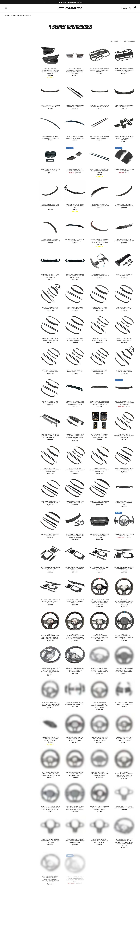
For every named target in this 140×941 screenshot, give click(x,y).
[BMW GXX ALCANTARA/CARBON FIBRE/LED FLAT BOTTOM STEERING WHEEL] (99, 620)
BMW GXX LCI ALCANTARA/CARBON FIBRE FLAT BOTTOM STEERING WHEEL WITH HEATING (124, 774)
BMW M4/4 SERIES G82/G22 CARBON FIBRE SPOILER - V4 (99, 911)
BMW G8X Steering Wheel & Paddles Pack (124, 535)
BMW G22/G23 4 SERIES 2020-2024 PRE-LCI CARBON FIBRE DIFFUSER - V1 (124, 403)
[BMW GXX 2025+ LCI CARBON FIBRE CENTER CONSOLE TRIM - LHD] (50, 586)
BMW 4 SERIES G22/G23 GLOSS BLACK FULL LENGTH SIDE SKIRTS (99, 171)
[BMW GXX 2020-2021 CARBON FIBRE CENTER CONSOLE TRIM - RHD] (75, 553)
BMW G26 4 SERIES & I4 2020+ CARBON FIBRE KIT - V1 (124, 469)
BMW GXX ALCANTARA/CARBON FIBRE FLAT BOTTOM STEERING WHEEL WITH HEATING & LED (75, 636)
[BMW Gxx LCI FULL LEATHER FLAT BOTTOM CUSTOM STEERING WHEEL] (99, 793)
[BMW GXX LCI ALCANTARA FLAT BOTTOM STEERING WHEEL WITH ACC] (99, 723)
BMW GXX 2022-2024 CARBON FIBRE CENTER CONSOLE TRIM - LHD (99, 568)
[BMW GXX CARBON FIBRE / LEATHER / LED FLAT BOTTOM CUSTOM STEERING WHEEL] (50, 689)
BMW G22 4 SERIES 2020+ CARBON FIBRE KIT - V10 (75, 308)
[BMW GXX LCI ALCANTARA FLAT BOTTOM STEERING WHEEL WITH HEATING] (124, 723)
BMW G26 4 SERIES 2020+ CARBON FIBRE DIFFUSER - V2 (124, 503)
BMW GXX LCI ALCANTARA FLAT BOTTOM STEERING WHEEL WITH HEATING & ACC (50, 774)
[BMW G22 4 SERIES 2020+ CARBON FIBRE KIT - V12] (124, 294)
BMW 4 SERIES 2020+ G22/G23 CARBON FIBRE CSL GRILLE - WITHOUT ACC (124, 70)
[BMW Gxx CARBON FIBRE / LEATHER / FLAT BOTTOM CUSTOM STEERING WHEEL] (124, 655)
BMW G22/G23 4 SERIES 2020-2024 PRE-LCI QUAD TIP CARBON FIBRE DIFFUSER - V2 (75, 436)
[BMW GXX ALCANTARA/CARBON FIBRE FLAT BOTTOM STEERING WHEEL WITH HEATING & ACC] (50, 620)
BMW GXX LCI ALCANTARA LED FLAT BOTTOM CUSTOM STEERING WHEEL (99, 774)
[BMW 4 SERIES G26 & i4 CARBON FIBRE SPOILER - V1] (99, 191)
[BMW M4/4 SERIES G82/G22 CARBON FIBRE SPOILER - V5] (124, 897)
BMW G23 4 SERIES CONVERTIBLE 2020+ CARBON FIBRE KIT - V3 (75, 470)
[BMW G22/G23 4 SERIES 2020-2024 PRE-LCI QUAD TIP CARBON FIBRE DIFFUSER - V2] (75, 421)
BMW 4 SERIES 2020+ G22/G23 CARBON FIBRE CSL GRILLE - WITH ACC (99, 70)
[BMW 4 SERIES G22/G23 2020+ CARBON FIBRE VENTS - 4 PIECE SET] (124, 123)
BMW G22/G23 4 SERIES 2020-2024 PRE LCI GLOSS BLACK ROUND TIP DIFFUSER (75, 403)
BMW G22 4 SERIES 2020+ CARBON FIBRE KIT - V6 (75, 370)
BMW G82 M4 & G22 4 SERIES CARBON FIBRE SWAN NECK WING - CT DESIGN (75, 536)
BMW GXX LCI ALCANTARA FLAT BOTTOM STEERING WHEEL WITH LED (74, 774)
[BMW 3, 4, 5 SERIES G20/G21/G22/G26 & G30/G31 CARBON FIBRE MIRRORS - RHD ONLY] (75, 55)
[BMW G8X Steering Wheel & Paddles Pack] (124, 520)
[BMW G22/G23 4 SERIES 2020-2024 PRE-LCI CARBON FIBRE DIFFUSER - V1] (124, 388)
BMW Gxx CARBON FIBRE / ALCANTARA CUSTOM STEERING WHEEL (75, 670)
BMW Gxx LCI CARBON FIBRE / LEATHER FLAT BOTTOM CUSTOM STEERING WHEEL (74, 808)
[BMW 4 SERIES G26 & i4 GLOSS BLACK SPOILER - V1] (75, 226)
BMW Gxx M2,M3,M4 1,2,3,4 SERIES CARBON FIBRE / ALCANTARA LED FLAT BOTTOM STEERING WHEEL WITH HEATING (50, 878)
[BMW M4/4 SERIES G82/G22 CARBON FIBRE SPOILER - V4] (99, 897)
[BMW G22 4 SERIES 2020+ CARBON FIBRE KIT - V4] (124, 325)
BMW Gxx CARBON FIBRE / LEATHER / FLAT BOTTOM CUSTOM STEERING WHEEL (124, 670)
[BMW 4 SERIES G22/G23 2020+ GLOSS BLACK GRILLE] (50, 156)
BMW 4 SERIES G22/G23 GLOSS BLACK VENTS (124, 170)
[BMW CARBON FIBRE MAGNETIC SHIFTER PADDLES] (99, 261)
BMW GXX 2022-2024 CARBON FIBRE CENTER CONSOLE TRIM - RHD (124, 568)
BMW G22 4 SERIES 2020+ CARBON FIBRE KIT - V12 (124, 308)
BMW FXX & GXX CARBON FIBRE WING (124, 275)
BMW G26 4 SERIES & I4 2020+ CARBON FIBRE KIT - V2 (50, 502)
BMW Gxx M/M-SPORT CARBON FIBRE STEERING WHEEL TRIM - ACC (99, 841)
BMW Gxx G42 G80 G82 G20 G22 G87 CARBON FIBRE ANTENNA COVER (50, 739)
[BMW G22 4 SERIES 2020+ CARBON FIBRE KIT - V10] (75, 294)
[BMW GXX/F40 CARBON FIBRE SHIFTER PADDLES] (99, 861)
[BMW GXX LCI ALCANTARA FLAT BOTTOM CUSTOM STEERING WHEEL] (75, 723)
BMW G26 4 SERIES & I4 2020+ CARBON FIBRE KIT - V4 (75, 502)
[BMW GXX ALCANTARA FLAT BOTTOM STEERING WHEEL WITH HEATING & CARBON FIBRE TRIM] (99, 586)
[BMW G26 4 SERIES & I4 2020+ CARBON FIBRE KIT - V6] (99, 488)
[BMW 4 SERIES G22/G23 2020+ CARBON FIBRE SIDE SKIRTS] (99, 123)
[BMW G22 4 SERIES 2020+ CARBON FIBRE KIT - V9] (50, 388)
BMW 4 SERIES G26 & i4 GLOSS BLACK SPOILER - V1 (74, 240)
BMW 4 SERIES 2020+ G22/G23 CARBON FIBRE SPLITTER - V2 (50, 106)
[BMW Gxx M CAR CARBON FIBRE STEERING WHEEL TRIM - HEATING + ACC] (75, 826)
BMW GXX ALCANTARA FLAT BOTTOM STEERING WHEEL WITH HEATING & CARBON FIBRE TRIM (99, 602)
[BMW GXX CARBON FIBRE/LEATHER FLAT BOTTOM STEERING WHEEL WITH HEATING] (99, 689)
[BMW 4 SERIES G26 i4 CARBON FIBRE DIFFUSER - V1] (124, 226)
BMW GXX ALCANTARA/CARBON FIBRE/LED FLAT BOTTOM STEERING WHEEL (99, 636)
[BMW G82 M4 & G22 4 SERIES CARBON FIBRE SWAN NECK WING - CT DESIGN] (75, 520)
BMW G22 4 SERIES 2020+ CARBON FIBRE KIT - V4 (124, 339)
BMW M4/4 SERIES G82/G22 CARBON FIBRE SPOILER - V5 (124, 911)
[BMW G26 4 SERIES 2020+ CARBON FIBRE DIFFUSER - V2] (124, 488)
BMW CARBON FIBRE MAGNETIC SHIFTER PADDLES (99, 275)
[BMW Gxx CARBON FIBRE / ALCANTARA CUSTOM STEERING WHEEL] (75, 655)
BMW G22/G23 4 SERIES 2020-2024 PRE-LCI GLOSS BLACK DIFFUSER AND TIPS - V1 (50, 436)
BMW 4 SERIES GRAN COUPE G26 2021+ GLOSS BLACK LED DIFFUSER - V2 (75, 276)
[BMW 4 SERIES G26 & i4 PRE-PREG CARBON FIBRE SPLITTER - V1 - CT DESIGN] (99, 226)
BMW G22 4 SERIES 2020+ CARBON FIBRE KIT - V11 (100, 308)
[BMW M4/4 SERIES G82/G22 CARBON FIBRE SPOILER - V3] (75, 897)
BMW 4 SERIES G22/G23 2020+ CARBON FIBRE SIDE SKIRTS (99, 137)
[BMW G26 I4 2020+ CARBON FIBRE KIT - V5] (50, 520)
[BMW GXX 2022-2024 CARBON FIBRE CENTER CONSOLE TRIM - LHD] (99, 553)
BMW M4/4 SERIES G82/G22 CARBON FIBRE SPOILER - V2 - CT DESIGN (50, 912)
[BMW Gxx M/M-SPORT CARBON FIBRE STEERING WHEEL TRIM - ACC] (99, 826)
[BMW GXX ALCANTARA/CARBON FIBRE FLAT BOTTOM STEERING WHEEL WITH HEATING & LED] (75, 620)
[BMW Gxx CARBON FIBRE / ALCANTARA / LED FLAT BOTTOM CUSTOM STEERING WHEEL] (50, 655)
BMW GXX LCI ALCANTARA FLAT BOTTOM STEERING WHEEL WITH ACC (99, 739)
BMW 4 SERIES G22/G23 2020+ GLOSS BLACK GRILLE (50, 170)
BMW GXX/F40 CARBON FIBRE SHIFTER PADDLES (99, 875)
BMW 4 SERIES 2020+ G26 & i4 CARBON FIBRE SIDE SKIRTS (75, 106)
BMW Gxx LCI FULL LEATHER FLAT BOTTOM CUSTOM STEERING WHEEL (99, 808)
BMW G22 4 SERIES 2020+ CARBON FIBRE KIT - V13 (50, 339)
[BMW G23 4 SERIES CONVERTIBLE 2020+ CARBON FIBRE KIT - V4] (99, 455)
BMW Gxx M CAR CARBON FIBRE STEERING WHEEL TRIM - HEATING (50, 841)
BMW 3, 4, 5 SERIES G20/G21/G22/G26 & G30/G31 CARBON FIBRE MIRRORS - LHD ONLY (50, 71)
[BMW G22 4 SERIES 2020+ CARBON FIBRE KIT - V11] (99, 294)
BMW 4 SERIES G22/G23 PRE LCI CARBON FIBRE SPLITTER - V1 (50, 206)
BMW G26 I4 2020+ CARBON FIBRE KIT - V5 (50, 535)
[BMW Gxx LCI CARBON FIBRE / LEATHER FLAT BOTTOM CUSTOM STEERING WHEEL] (75, 793)
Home (7, 15)
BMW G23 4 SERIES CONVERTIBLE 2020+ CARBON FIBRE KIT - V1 (124, 436)
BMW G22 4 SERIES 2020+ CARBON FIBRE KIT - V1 (50, 308)
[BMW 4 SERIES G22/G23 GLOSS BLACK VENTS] (124, 156)
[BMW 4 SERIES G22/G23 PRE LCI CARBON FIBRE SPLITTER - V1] (50, 191)
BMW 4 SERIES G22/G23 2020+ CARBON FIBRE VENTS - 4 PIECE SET (124, 138)
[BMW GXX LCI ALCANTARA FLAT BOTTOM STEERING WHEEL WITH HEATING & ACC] (50, 758)
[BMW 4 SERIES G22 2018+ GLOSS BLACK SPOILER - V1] (50, 123)
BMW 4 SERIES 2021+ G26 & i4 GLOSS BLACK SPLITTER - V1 (124, 106)
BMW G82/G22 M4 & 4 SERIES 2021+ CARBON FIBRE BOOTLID (99, 536)
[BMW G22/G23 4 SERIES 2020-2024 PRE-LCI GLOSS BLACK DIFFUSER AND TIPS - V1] (50, 421)
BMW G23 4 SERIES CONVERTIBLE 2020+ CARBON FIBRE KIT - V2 (50, 470)
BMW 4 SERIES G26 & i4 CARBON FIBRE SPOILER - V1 (99, 205)
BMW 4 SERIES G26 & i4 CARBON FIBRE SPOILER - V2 (124, 205)
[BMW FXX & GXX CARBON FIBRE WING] (124, 261)
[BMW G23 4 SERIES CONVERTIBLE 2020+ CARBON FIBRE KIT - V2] (50, 455)
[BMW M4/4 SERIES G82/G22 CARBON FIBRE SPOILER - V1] (124, 861)
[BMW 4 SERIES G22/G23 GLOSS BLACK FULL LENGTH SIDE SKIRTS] (99, 156)
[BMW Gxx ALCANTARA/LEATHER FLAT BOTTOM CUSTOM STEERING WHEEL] (124, 620)
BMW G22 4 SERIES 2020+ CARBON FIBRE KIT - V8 (124, 370)
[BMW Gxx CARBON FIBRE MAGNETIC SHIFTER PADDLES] (75, 689)
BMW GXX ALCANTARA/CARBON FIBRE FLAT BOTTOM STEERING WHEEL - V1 (124, 602)
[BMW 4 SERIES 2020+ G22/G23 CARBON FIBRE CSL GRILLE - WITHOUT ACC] (124, 55)
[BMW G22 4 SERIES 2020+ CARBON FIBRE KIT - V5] (50, 356)
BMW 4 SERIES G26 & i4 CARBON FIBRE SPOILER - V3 (50, 240)
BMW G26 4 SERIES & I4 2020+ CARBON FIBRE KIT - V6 (99, 502)
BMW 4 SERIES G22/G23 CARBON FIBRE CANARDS (75, 170)
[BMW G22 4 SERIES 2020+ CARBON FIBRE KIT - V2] (99, 325)
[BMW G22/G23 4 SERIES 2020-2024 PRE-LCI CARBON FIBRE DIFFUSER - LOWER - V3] (99, 388)
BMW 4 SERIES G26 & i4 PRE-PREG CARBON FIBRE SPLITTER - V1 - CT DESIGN (99, 241)
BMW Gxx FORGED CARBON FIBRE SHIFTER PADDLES (124, 703)
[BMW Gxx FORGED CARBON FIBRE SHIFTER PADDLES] (124, 689)
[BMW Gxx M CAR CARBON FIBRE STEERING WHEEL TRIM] (124, 793)
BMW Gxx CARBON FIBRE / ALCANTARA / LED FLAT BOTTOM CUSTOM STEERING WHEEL (50, 671)
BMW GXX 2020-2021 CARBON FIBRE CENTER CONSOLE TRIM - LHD (50, 568)
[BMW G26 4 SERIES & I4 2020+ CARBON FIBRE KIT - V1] (124, 455)
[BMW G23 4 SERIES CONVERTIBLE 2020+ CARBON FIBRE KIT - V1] (124, 421)
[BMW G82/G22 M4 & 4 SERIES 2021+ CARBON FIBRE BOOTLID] (99, 520)
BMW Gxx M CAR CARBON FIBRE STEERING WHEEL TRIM (124, 807)
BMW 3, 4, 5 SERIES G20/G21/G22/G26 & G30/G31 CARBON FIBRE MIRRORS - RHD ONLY (74, 71)
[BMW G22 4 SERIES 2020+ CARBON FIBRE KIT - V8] (124, 356)
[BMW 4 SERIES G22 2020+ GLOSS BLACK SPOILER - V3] (75, 123)
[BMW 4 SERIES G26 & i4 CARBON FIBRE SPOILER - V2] (124, 191)
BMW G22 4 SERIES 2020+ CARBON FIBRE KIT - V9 (50, 402)
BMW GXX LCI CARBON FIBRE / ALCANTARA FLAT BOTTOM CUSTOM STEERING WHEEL (50, 808)
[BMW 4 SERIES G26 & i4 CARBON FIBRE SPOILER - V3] (50, 226)
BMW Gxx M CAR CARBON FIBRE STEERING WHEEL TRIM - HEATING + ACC (74, 841)
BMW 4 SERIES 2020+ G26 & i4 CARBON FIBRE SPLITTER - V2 (99, 106)
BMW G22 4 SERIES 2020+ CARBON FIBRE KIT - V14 (75, 339)
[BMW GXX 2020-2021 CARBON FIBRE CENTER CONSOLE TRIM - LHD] (50, 553)
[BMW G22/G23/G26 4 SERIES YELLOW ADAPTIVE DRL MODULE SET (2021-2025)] (99, 421)
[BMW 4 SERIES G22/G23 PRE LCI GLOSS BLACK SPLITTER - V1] (75, 191)
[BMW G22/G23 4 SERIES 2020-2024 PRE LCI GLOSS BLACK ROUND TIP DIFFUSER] (75, 388)
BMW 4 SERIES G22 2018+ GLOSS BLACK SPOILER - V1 (50, 137)
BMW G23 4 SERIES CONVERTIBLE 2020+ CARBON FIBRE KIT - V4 (99, 470)
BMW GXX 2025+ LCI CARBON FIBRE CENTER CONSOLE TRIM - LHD (50, 601)
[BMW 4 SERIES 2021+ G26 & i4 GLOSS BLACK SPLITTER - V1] (124, 91)
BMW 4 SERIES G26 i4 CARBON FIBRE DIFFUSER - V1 (124, 240)
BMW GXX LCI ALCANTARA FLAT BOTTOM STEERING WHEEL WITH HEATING (124, 739)
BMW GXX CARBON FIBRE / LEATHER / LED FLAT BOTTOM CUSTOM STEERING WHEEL (50, 704)
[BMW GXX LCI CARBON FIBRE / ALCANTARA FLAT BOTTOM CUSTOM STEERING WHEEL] (50, 793)
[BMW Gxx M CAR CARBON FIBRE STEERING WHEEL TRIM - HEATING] (50, 826)
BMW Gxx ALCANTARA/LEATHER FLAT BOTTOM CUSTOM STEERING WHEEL (124, 636)
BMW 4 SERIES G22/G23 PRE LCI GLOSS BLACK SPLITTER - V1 (75, 206)
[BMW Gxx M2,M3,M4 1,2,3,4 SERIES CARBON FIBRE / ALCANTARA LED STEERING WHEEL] (75, 861)
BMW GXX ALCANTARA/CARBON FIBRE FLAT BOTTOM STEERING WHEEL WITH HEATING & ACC (50, 636)
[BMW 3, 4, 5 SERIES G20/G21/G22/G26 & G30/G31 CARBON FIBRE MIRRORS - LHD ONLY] (50, 55)
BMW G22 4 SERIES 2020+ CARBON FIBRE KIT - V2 (100, 339)
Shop (13, 15)
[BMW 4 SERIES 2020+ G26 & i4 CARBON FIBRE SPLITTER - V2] (99, 91)
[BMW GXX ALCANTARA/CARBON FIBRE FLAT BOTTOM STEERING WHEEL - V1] (124, 586)
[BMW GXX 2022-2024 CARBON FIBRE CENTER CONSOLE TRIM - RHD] (124, 553)
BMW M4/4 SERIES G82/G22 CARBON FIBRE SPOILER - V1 (124, 875)
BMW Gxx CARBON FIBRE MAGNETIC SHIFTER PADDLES (74, 703)
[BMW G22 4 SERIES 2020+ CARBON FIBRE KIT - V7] (99, 356)
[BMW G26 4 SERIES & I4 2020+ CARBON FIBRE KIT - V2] (50, 488)
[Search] (130, 8)
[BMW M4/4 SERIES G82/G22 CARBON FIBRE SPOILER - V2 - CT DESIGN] (50, 897)
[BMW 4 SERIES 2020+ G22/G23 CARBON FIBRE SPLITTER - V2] (50, 91)
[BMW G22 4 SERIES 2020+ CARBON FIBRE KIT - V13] (50, 325)
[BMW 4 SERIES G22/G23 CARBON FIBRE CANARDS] (75, 156)
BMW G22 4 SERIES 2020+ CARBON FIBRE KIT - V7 (100, 370)
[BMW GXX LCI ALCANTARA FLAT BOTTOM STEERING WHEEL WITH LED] (75, 758)
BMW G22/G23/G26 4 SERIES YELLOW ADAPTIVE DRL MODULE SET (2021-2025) (99, 436)
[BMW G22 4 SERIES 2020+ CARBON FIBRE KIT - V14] (75, 325)
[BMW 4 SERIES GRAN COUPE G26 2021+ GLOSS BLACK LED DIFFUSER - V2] (75, 261)
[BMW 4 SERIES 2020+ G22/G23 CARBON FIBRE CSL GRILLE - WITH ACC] (99, 55)
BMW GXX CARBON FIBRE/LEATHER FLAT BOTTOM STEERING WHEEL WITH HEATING (99, 705)
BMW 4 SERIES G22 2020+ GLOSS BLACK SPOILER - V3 (75, 137)
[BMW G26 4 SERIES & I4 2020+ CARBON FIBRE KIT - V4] (75, 488)
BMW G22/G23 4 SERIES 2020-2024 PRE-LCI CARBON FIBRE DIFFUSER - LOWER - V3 (99, 403)
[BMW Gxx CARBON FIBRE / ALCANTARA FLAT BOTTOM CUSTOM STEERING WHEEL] (99, 655)
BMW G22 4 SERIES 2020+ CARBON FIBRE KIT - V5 (50, 370)
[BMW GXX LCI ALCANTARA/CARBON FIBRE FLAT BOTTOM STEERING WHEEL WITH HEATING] (124, 758)
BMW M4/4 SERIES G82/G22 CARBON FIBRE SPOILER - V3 (75, 911)
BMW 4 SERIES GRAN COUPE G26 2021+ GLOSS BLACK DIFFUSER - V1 (50, 276)
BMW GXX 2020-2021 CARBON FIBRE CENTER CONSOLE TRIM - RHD (74, 568)
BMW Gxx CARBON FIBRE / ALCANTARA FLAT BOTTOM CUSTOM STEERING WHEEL (99, 670)
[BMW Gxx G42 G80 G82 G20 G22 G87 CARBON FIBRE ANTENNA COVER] (50, 723)
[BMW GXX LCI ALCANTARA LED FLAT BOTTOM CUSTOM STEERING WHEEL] (99, 758)
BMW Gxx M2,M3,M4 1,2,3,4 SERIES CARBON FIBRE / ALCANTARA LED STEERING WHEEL (75, 877)
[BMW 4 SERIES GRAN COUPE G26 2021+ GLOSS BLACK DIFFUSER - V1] (50, 261)
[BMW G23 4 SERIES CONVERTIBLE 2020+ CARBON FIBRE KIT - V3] (75, 455)
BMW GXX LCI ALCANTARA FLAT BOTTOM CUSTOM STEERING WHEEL (74, 739)
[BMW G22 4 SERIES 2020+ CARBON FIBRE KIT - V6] (75, 356)
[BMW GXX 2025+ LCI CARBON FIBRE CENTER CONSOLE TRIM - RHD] (75, 586)
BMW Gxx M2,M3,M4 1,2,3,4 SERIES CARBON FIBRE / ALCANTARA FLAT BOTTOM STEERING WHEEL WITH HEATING (124, 842)
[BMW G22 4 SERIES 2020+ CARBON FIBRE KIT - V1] (50, 294)
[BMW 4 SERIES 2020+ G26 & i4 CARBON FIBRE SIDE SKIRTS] (75, 91)
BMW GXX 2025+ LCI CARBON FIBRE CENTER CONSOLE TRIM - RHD (75, 601)
